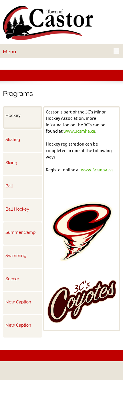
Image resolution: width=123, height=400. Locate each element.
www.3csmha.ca (79, 131)
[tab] (22, 117)
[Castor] (61, 23)
